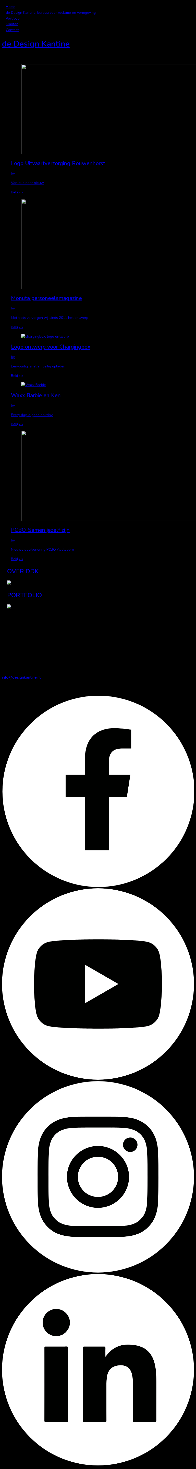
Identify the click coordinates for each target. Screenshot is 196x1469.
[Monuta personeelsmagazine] (100, 245)
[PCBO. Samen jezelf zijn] (100, 477)
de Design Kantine (36, 43)
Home (10, 6)
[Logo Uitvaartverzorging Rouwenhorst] (100, 110)
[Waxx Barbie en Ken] (100, 385)
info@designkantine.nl (21, 677)
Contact (12, 29)
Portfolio (13, 18)
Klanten (12, 24)
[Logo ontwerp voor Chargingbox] (100, 337)
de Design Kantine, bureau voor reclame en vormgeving (51, 12)
